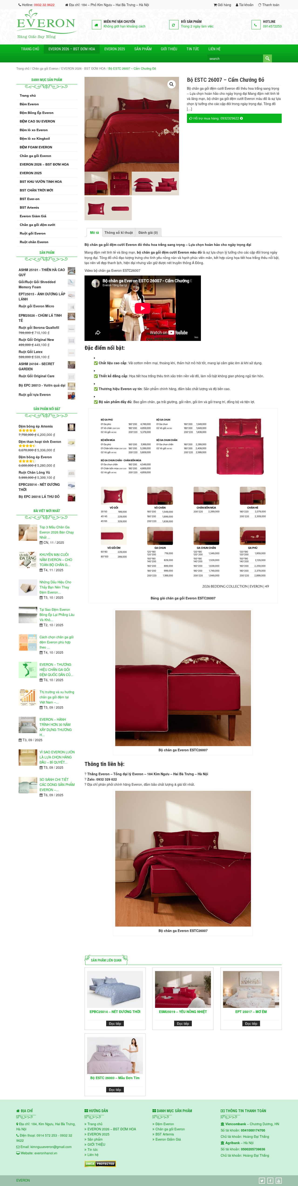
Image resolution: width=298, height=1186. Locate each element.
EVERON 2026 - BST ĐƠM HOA (83, 68)
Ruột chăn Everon (34, 242)
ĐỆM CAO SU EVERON (37, 121)
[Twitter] (262, 1180)
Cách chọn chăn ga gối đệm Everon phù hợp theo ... (57, 642)
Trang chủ (30, 49)
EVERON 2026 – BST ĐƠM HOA (71, 49)
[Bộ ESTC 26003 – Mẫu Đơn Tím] (115, 1055)
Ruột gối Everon (33, 233)
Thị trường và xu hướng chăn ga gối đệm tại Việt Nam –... (57, 697)
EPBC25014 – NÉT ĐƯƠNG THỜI (115, 1011)
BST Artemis (29, 207)
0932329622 (229, 118)
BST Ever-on (30, 199)
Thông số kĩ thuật (119, 232)
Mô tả (94, 232)
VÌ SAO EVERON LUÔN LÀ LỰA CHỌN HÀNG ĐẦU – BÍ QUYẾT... (57, 757)
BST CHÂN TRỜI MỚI (36, 190)
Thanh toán (270, 4)
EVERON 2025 (114, 49)
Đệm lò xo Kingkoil (35, 138)
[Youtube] (278, 1180)
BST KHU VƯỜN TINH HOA (41, 182)
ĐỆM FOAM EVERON (36, 147)
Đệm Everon (29, 104)
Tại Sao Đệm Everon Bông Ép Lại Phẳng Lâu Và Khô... (57, 614)
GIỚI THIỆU (169, 49)
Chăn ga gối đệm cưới (37, 225)
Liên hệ (214, 49)
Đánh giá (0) (148, 232)
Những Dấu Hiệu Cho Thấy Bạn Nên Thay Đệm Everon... (55, 587)
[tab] (94, 232)
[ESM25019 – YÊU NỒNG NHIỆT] (183, 989)
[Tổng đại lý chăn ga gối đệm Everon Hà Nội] (46, 37)
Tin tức (192, 49)
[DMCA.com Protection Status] (100, 1165)
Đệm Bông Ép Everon (37, 113)
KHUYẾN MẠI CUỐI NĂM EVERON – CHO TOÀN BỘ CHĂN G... (56, 559)
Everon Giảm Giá (33, 216)
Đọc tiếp (115, 1023)
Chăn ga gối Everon (45, 68)
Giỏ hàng (224, 4)
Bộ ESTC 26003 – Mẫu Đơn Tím (114, 1077)
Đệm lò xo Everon (34, 130)
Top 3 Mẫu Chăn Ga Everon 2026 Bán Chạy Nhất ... (57, 532)
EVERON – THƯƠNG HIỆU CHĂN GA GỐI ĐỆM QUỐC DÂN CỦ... (56, 669)
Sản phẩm (143, 49)
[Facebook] (270, 1180)
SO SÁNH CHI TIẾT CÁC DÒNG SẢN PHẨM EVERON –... (57, 784)
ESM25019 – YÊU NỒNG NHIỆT (183, 1011)
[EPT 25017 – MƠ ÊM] (251, 989)
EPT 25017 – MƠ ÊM (251, 1011)
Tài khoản (246, 4)
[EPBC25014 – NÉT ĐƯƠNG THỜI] (115, 989)
